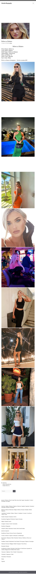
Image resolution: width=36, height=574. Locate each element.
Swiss (15, 549)
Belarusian (11, 509)
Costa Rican (29, 513)
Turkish (14, 552)
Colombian (20, 513)
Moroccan (29, 537)
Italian (23, 528)
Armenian (32, 506)
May (16, 500)
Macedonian (3, 537)
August (23, 500)
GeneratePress (24, 572)
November (3, 501)
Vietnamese (8, 556)
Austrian (8, 507)
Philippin (11, 543)
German (7, 523)
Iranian (14, 528)
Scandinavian (4, 548)
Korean (11, 533)
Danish (2, 516)
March (10, 500)
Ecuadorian (3, 519)
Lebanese (7, 535)
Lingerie (10, 535)
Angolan (23, 506)
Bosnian (22, 509)
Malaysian (9, 537)
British (30, 509)
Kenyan (8, 533)
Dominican (11, 516)
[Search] (14, 491)
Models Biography (6, 3)
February (7, 500)
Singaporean (7, 549)
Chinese (15, 513)
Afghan (7, 506)
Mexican (20, 537)
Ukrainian (3, 554)
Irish (18, 528)
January (2, 500)
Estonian (20, 519)
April (13, 500)
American (4, 482)
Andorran (19, 506)
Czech (6, 514)
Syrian (18, 549)
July (20, 500)
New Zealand (17, 541)
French (9, 521)
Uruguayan (8, 554)
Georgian (3, 523)
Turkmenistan (19, 552)
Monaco (3, 539)
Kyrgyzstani (19, 533)
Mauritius (16, 537)
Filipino (2, 521)
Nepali (7, 541)
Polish (15, 543)
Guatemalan (14, 523)
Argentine (27, 506)
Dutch (15, 516)
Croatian (24, 513)
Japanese (7, 530)
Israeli (20, 528)
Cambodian (3, 513)
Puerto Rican (24, 543)
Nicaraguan (22, 541)
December (8, 501)
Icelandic (3, 528)
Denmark (6, 516)
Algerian (15, 506)
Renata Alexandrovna (7, 484)
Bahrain (7, 509)
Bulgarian (3, 510)
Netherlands (11, 541)
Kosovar (15, 533)
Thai (12, 552)
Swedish (12, 549)
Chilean (12, 513)
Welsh (2, 559)
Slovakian (13, 548)
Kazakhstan (3, 533)
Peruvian (7, 543)
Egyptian (8, 519)
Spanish (28, 548)
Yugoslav (3, 561)
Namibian (3, 541)
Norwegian (31, 541)
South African (18, 548)
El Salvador (13, 519)
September (27, 500)
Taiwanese (3, 552)
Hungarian (8, 526)
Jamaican (3, 530)
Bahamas (3, 509)
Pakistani (3, 543)
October (31, 500)
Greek (10, 523)
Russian (7, 546)
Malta (12, 537)
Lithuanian (15, 535)
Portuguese (19, 543)
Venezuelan (3, 556)
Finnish (6, 521)
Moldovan (24, 537)
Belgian (15, 509)
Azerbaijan (12, 507)
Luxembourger (21, 535)
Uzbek (12, 554)
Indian (6, 528)
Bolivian (19, 509)
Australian (3, 507)
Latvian (2, 535)
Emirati (17, 519)
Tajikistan (8, 552)
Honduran (3, 526)
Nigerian (27, 541)
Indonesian (11, 528)
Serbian (8, 548)
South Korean (23, 548)
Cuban (2, 514)
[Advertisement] (18, 13)
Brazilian (26, 509)
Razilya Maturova (6, 485)
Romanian (3, 546)
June (18, 500)
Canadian (8, 513)
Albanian (11, 506)
